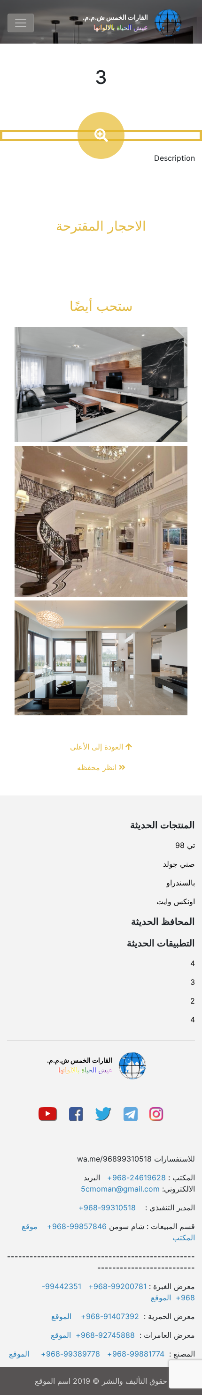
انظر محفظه (98, 767)
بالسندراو (180, 882)
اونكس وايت (175, 901)
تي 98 (185, 845)
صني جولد (179, 864)
